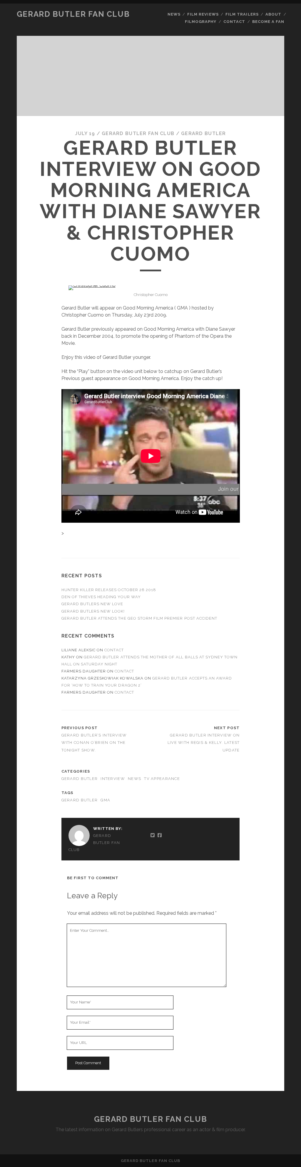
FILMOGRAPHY (200, 21)
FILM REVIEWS (203, 14)
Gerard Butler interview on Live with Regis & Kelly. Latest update (204, 742)
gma (105, 800)
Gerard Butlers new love (92, 604)
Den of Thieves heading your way (101, 597)
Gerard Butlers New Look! (93, 611)
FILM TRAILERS (242, 14)
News (134, 778)
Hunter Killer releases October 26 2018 (108, 590)
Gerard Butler (203, 133)
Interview (113, 778)
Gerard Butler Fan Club (73, 14)
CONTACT (234, 21)
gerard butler (79, 800)
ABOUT (273, 14)
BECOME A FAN (268, 21)
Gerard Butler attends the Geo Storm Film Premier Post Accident (139, 618)
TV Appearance (162, 778)
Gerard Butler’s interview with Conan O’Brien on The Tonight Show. (94, 742)
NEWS (174, 14)
